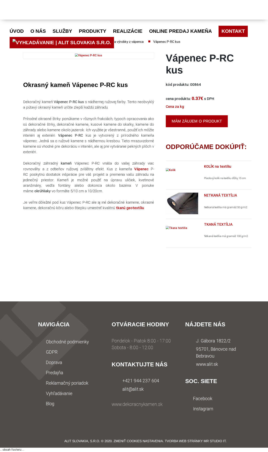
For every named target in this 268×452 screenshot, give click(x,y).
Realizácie (127, 31)
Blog (50, 403)
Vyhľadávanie (59, 393)
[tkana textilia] (176, 228)
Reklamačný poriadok (67, 383)
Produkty (92, 31)
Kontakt (233, 31)
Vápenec (141, 169)
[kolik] (171, 170)
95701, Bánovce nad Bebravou (216, 353)
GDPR (52, 352)
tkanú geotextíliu (130, 208)
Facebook (202, 398)
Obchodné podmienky (67, 342)
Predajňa (54, 372)
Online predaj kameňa (180, 31)
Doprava (54, 362)
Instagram (203, 409)
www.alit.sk (207, 364)
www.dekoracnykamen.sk (137, 404)
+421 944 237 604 (140, 380)
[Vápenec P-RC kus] (88, 55)
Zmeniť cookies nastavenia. (139, 441)
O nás (38, 31)
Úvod (17, 31)
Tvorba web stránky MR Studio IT (195, 441)
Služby (62, 31)
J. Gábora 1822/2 (213, 341)
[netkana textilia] (182, 203)
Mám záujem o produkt (197, 121)
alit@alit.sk (133, 389)
